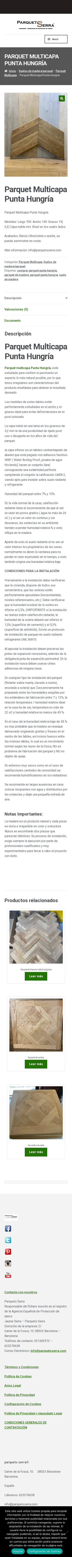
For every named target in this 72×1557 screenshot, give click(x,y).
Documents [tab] (12, 320)
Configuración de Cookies (22, 1404)
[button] (62, 98)
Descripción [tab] (13, 298)
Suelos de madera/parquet (36, 71)
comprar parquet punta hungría (37, 270)
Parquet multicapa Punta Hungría (28, 368)
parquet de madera (16, 274)
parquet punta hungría (44, 274)
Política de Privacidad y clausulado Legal (33, 1413)
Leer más (36, 976)
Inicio (12, 71)
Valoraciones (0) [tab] (16, 309)
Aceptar (18, 1551)
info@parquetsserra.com (48, 1351)
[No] (67, 1532)
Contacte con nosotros (20, 1292)
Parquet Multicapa (30, 262)
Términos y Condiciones (21, 1367)
